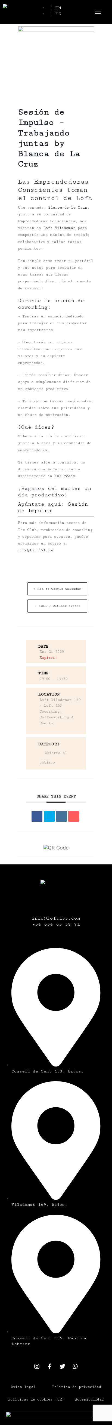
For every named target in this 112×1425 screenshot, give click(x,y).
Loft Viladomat (59, 228)
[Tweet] (49, 816)
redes (69, 476)
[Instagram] (37, 1366)
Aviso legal (23, 1387)
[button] (98, 11)
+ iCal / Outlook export (57, 606)
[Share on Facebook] (37, 816)
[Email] (73, 816)
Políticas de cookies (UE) (36, 1399)
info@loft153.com (36, 550)
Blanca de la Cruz (67, 207)
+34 (38, 924)
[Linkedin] (61, 816)
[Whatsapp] (75, 1366)
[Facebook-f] (49, 1366)
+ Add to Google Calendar (57, 589)
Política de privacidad (76, 1387)
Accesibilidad (89, 1399)
